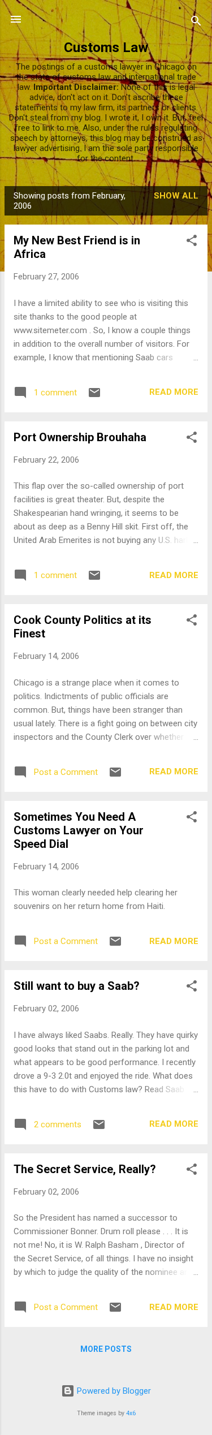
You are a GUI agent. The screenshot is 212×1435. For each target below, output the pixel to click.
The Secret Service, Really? (85, 1169)
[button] (191, 242)
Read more (173, 392)
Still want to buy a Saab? (77, 986)
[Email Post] (94, 396)
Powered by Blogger (113, 1391)
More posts (106, 1349)
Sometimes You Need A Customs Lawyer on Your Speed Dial (79, 830)
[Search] (196, 23)
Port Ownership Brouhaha (80, 437)
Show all (176, 196)
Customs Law (106, 47)
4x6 (131, 1413)
